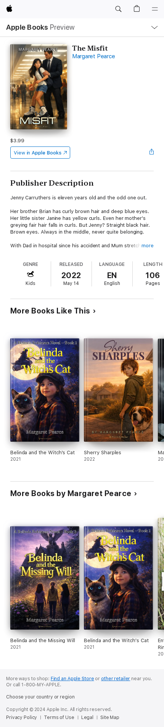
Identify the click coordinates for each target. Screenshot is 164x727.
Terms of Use (59, 717)
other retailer (115, 678)
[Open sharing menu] (151, 152)
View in (37, 153)
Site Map (109, 717)
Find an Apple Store (72, 678)
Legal (87, 717)
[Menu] (155, 9)
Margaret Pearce (93, 56)
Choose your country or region (40, 697)
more (147, 245)
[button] (118, 9)
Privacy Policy (21, 717)
